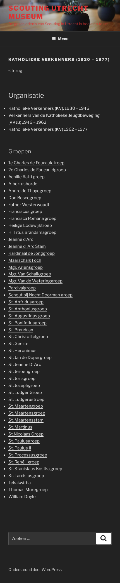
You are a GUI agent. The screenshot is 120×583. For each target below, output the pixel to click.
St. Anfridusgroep (26, 301)
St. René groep (23, 462)
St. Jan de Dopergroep (30, 357)
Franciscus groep (25, 211)
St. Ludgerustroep (26, 399)
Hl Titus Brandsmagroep (32, 232)
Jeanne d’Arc (20, 239)
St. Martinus (20, 427)
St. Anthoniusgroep (27, 308)
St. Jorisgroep (21, 378)
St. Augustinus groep (29, 315)
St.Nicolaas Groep (26, 434)
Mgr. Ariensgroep (25, 267)
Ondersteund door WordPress (35, 569)
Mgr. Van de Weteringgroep (35, 281)
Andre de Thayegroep (29, 190)
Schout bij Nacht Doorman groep (40, 295)
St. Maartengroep (25, 406)
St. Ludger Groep (25, 392)
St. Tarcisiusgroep (26, 475)
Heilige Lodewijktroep (30, 225)
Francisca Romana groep (32, 218)
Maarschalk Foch (24, 260)
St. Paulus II (19, 448)
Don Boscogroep (24, 197)
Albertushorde (22, 183)
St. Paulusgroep (24, 441)
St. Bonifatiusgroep (27, 322)
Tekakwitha (19, 482)
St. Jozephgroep (24, 385)
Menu (63, 38)
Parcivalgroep (22, 288)
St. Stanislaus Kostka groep (35, 468)
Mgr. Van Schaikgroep (29, 274)
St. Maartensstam (26, 420)
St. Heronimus (22, 350)
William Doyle (22, 496)
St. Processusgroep (27, 455)
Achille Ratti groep (26, 176)
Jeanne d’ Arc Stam (27, 246)
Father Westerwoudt (28, 204)
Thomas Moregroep (28, 489)
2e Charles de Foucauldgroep (37, 169)
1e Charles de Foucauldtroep (36, 162)
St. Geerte (18, 343)
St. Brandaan (20, 329)
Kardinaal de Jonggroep (31, 253)
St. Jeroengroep (24, 371)
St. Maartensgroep (26, 413)
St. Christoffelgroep (28, 336)
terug (16, 70)
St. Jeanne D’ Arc (24, 364)
